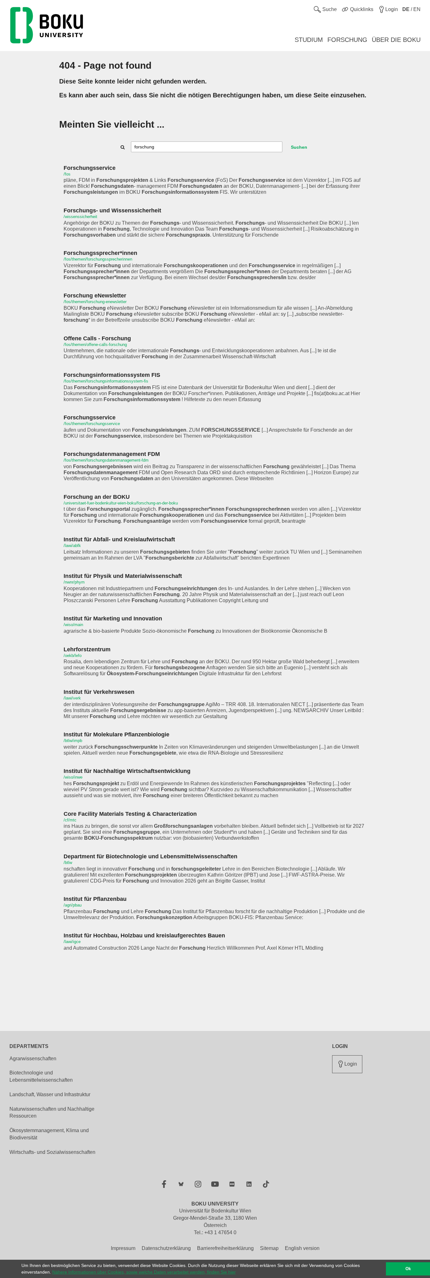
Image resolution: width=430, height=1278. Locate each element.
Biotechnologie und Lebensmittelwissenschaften (41, 1076)
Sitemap (269, 1248)
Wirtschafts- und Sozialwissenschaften (52, 1152)
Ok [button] (408, 1269)
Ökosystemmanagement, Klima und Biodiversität (49, 1134)
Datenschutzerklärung (166, 1248)
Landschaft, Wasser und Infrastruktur (49, 1094)
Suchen (299, 147)
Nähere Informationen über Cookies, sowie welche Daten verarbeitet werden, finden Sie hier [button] (144, 1272)
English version (302, 1248)
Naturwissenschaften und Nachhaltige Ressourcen (51, 1112)
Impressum (123, 1248)
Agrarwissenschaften (32, 1058)
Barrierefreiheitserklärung (225, 1248)
